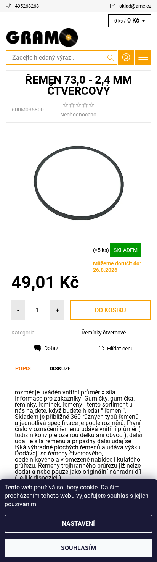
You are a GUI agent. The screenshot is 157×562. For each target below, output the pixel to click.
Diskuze (60, 368)
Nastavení (78, 523)
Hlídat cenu (120, 349)
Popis (23, 368)
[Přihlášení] (126, 57)
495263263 (27, 6)
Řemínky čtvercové (104, 332)
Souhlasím (78, 548)
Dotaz (51, 348)
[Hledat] (110, 57)
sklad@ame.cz (135, 6)
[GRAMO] (78, 37)
